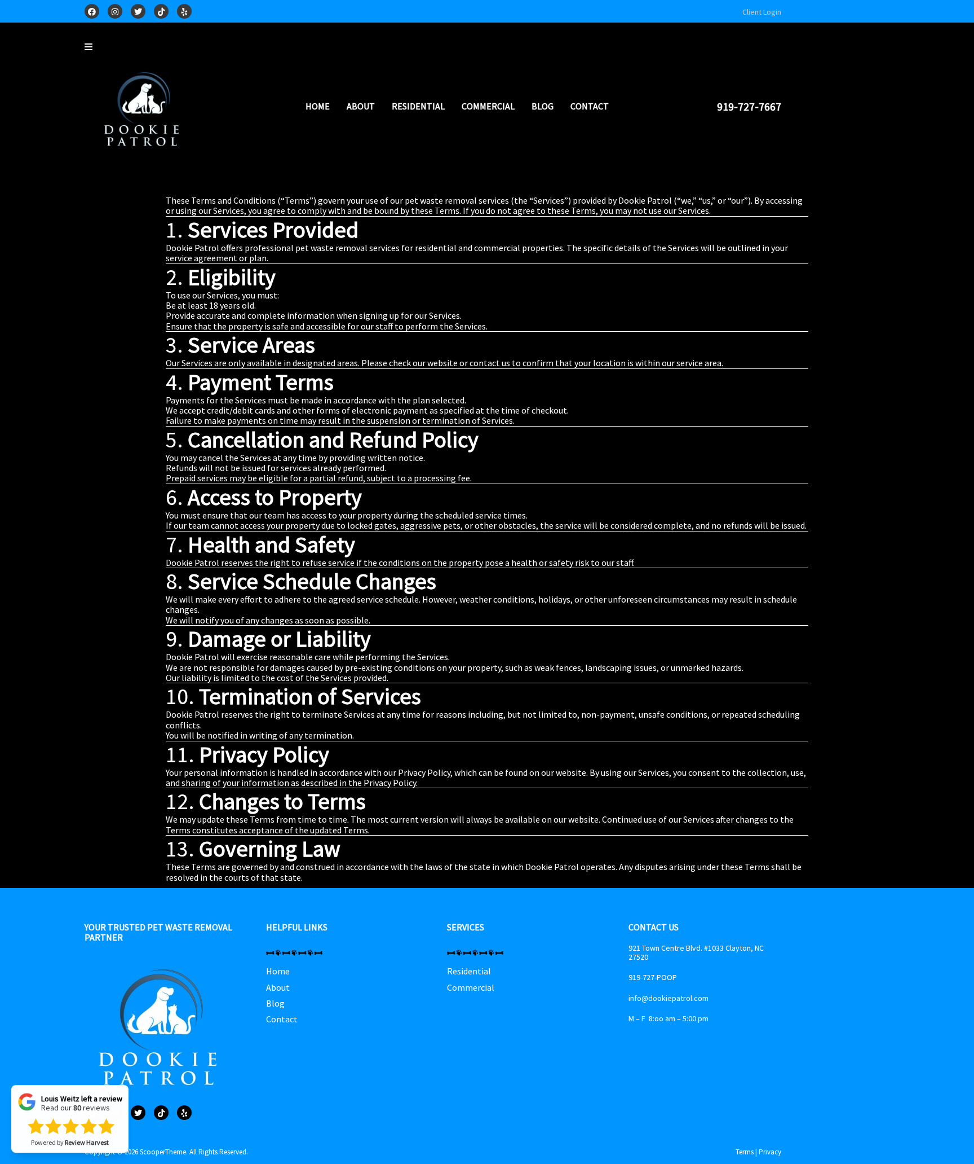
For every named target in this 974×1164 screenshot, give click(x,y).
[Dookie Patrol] (144, 110)
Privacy (770, 1152)
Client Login (761, 12)
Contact (589, 106)
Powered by (70, 1154)
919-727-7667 (749, 106)
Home (318, 106)
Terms (745, 1152)
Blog (543, 106)
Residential (418, 106)
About (361, 106)
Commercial (488, 106)
